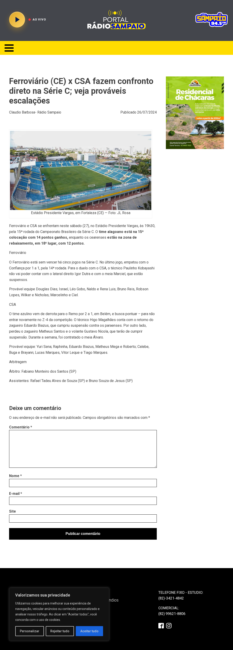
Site (12, 511)
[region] (59, 614)
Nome (15, 476)
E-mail (15, 493)
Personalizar (29, 631)
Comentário (20, 427)
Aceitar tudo (89, 631)
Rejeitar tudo (59, 631)
